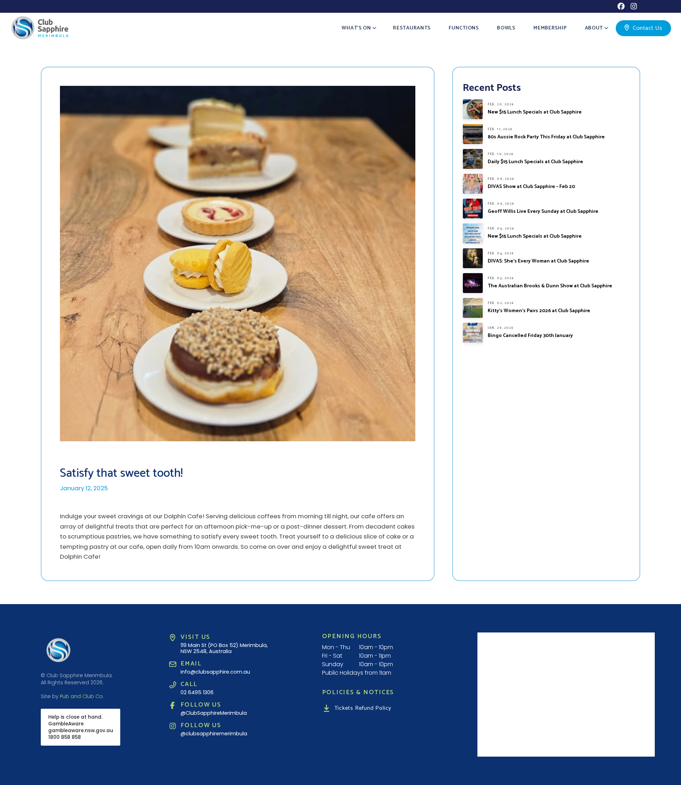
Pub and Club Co (81, 696)
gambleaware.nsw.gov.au (80, 730)
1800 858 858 (64, 737)
